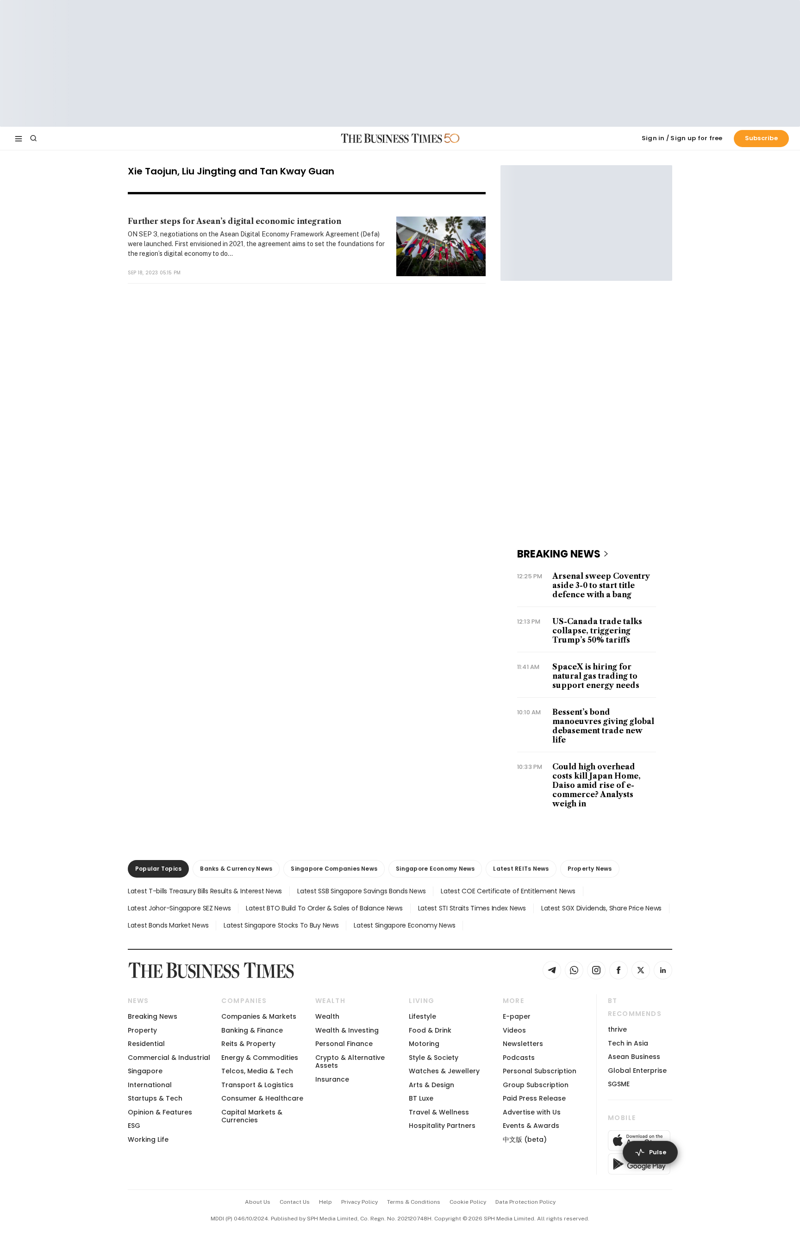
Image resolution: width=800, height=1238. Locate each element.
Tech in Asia (628, 1043)
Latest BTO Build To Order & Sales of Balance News (324, 908)
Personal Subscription (539, 1071)
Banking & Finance (252, 1030)
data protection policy (525, 1202)
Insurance (332, 1079)
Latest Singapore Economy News (404, 925)
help (325, 1202)
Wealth (327, 1016)
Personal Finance (344, 1043)
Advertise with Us (532, 1112)
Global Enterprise (637, 1070)
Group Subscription (536, 1084)
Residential (146, 1043)
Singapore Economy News (435, 869)
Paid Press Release (534, 1098)
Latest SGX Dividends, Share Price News (601, 908)
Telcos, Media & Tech (257, 1071)
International (150, 1084)
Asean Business (634, 1056)
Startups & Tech (155, 1098)
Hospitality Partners (442, 1125)
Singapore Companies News (334, 869)
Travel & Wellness (439, 1112)
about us (257, 1202)
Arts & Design (431, 1084)
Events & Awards (531, 1125)
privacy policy (359, 1202)
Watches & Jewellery (444, 1071)
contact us (295, 1202)
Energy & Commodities (259, 1057)
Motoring (424, 1043)
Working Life (148, 1139)
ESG (134, 1125)
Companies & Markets (258, 1016)
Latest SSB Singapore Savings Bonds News (361, 891)
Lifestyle (422, 1016)
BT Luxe (421, 1098)
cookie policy (468, 1202)
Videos (514, 1030)
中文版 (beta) (525, 1139)
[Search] (33, 138)
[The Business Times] (392, 138)
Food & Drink (430, 1030)
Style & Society (433, 1057)
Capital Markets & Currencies (251, 1116)
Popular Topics (158, 869)
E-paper (517, 1016)
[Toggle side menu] (18, 138)
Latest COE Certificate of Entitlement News (508, 891)
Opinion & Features (160, 1112)
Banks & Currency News (236, 869)
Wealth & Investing (347, 1030)
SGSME (619, 1084)
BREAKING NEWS (558, 554)
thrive (617, 1029)
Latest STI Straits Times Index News (472, 908)
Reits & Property (248, 1043)
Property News (590, 869)
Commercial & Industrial (169, 1057)
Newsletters (523, 1043)
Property (142, 1030)
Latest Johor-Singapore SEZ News (179, 908)
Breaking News (152, 1016)
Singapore (145, 1071)
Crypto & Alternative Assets (350, 1061)
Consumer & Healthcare (262, 1098)
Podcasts (519, 1057)
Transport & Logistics (257, 1084)
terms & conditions (413, 1202)
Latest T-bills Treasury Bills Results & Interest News (205, 891)
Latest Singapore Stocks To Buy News (281, 925)
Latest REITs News (521, 869)
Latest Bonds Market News (168, 925)
